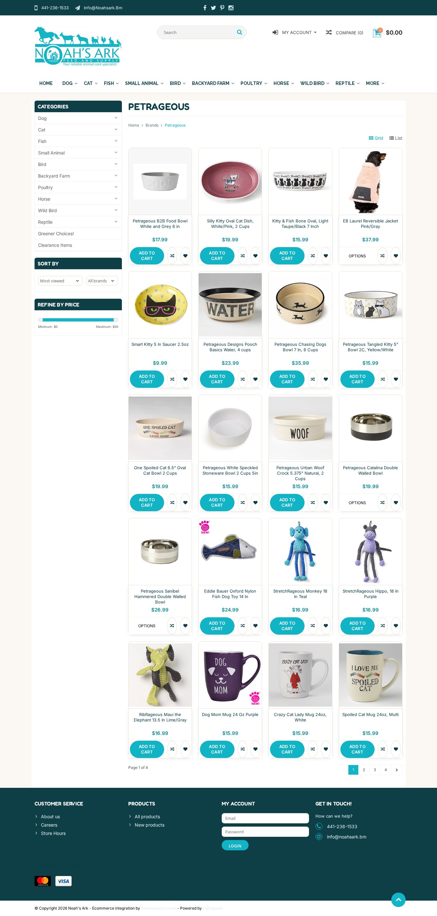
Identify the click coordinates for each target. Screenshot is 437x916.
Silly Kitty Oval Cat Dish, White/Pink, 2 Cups (230, 223)
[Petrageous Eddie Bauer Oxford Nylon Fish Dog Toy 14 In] (230, 521)
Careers (49, 825)
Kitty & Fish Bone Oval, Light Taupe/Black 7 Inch (300, 223)
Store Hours (53, 833)
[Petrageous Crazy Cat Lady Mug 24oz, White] (300, 645)
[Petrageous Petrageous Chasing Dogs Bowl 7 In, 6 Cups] (300, 275)
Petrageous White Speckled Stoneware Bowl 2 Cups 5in (230, 470)
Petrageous (175, 125)
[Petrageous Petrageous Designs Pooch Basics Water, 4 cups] (230, 275)
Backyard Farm (210, 83)
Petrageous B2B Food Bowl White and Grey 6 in (160, 223)
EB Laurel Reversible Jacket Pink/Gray (370, 223)
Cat (88, 83)
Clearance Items (55, 245)
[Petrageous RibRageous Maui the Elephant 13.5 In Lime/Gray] (160, 645)
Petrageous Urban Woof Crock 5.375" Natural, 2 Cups (300, 473)
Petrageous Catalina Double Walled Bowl (370, 470)
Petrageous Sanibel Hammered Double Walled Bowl (160, 596)
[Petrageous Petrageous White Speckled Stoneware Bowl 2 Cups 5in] (230, 398)
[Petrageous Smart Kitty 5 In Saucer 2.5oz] (160, 275)
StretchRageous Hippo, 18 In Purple (371, 593)
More (372, 83)
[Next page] (397, 770)
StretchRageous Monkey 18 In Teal (300, 593)
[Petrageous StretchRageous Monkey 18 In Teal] (300, 521)
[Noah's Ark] (78, 45)
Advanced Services (158, 908)
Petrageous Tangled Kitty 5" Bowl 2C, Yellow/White (370, 347)
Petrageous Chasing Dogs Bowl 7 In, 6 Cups (300, 347)
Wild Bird (312, 83)
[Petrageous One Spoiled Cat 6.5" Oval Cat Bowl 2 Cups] (160, 398)
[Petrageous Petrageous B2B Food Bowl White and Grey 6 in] (160, 151)
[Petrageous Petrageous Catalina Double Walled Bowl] (370, 398)
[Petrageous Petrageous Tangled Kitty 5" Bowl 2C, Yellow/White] (370, 275)
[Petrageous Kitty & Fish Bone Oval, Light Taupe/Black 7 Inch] (300, 151)
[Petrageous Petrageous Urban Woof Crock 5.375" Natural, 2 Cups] (300, 398)
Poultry (251, 83)
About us (50, 816)
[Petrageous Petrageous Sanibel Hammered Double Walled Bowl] (160, 521)
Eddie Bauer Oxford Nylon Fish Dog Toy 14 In (230, 593)
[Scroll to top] (398, 900)
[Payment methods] (43, 881)
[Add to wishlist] (185, 255)
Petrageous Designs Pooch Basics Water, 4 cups (230, 347)
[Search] (240, 32)
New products (149, 825)
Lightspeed (213, 908)
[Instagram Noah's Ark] (230, 8)
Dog (67, 83)
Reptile (345, 83)
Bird (175, 83)
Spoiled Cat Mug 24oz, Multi (370, 714)
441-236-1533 (342, 826)
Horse (281, 83)
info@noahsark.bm (346, 836)
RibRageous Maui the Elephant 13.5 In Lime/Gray (160, 717)
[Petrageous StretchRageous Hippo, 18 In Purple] (370, 521)
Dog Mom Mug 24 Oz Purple (230, 714)
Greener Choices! (56, 233)
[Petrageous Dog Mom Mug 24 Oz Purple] (230, 645)
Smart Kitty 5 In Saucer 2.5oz (160, 344)
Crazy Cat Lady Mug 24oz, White (300, 717)
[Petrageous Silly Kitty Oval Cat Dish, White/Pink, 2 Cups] (230, 151)
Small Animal (142, 83)
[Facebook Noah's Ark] (204, 8)
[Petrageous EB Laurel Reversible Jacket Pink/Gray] (370, 151)
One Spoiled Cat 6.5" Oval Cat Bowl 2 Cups (160, 470)
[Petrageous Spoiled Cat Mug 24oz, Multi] (370, 645)
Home (46, 83)
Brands (152, 125)
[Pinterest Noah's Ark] (222, 8)
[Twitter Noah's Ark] (213, 8)
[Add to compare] (172, 255)
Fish (109, 83)
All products (147, 816)
